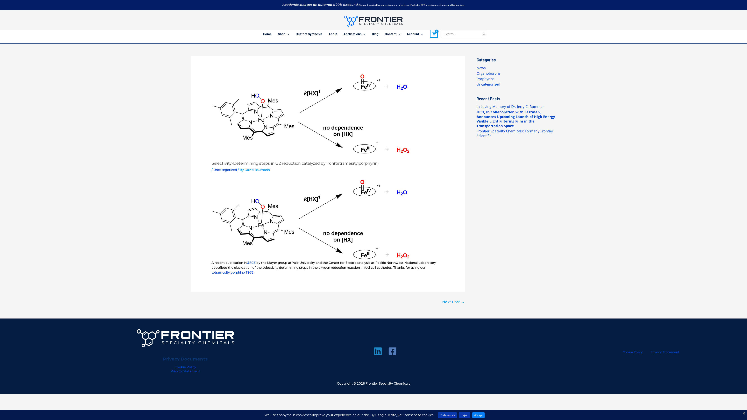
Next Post (453, 302)
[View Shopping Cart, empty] (434, 34)
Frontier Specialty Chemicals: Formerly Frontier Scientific (515, 133)
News (481, 68)
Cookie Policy (185, 367)
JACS (251, 263)
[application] (287, 34)
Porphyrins (485, 78)
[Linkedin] (378, 351)
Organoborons (489, 73)
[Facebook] (392, 351)
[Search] (484, 34)
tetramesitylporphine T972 (232, 272)
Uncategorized (225, 170)
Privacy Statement (185, 371)
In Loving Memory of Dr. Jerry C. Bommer (510, 106)
